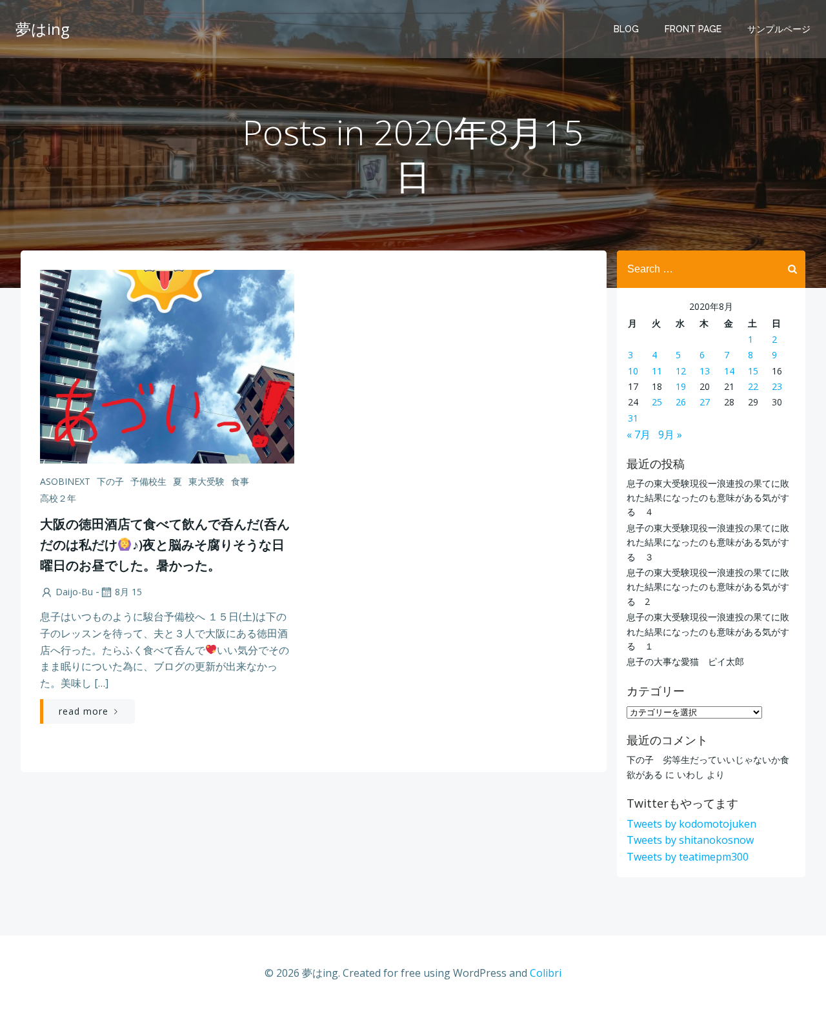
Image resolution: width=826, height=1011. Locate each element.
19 (681, 386)
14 (729, 371)
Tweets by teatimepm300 (688, 857)
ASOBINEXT (65, 481)
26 (681, 402)
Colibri (545, 973)
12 (681, 371)
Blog (626, 29)
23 (777, 386)
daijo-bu (74, 592)
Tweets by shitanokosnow (690, 840)
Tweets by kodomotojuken (691, 824)
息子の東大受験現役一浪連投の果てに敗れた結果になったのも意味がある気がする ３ (708, 542)
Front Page (693, 29)
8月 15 (128, 592)
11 (657, 371)
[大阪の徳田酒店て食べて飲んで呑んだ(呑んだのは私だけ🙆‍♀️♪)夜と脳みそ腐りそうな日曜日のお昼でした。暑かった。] (167, 365)
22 (753, 386)
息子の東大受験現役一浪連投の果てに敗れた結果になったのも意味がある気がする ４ (708, 497)
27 (705, 402)
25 (657, 402)
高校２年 (58, 498)
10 (633, 371)
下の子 (110, 481)
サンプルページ (779, 29)
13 (705, 371)
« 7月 (638, 434)
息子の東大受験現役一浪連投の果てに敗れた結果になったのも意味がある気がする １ (708, 631)
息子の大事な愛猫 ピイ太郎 (685, 661)
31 (633, 418)
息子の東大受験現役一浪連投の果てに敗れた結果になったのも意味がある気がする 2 (708, 587)
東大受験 (206, 481)
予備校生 (148, 481)
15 (753, 371)
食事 (240, 481)
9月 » (670, 434)
